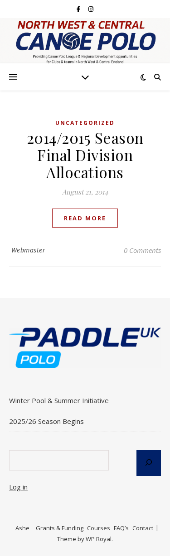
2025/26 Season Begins (46, 421)
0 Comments (142, 250)
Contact (142, 528)
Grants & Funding (59, 528)
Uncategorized (85, 123)
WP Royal (99, 539)
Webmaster (28, 250)
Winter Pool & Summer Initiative (60, 400)
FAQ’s (121, 528)
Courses (98, 528)
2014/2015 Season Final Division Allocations (85, 155)
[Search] (148, 463)
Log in (18, 486)
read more (85, 218)
